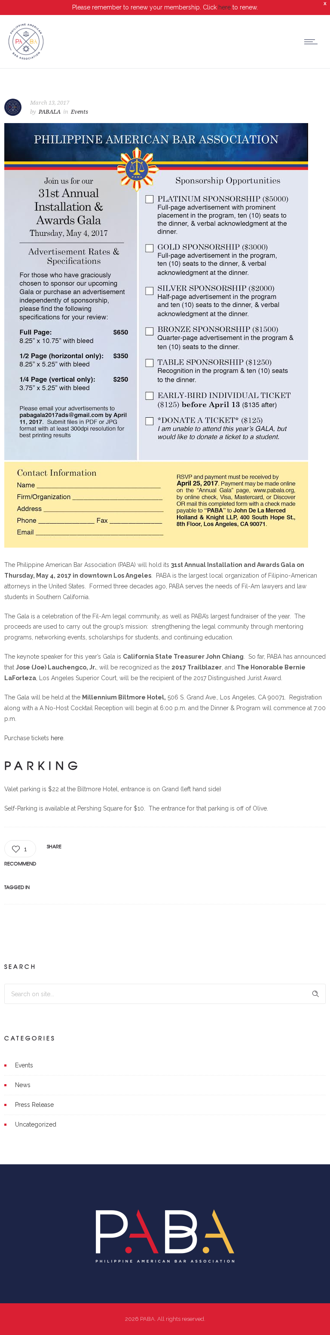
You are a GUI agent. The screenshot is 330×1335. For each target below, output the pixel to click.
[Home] (26, 57)
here (224, 7)
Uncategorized (35, 1124)
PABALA (50, 111)
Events (24, 1065)
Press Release (34, 1104)
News (23, 1085)
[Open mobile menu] (312, 41)
